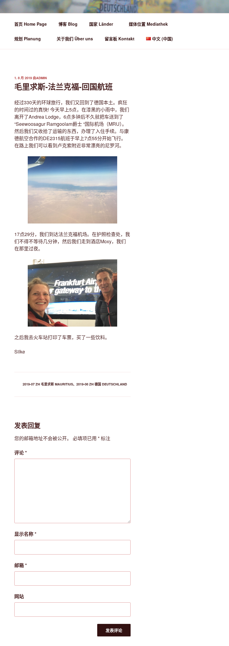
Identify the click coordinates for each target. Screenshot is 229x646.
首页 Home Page (30, 24)
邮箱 (20, 565)
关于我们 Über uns (75, 39)
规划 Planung (27, 39)
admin (41, 78)
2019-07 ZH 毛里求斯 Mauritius (48, 384)
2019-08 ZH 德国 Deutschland (101, 384)
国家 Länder (101, 24)
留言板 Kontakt (119, 39)
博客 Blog (68, 24)
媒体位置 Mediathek (148, 24)
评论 (20, 452)
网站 (19, 596)
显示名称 (25, 533)
